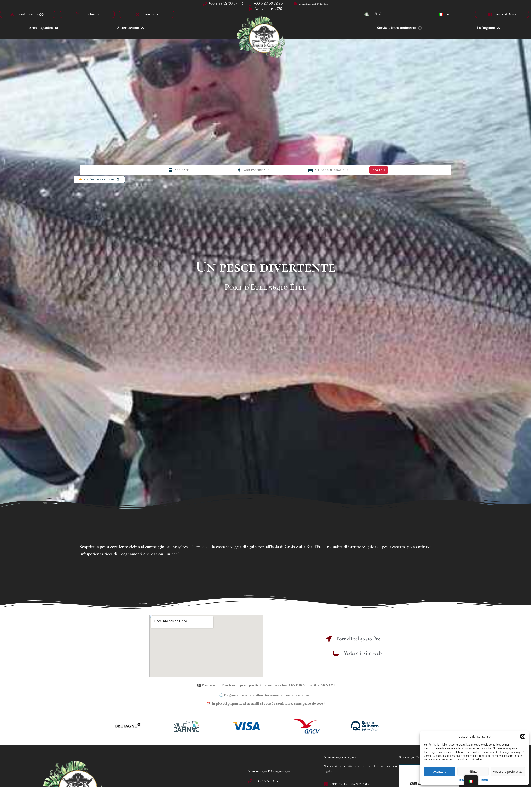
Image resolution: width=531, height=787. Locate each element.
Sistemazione (128, 28)
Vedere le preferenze (507, 771)
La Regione (486, 28)
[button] (523, 736)
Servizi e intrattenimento (396, 28)
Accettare (439, 771)
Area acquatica (41, 28)
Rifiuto (473, 771)
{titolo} (463, 780)
